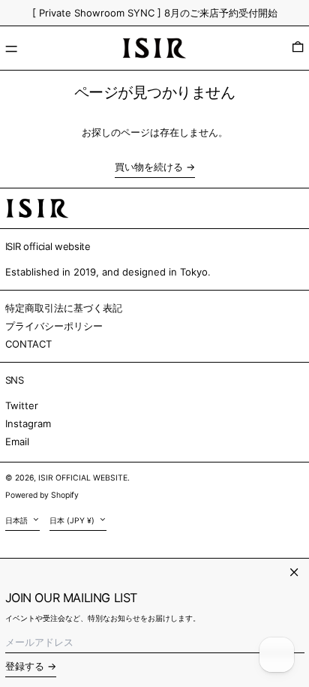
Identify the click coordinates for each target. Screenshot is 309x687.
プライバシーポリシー (54, 326)
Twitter (21, 405)
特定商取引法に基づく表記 (63, 308)
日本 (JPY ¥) (73, 521)
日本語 (17, 521)
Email (17, 441)
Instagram (28, 423)
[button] (298, 48)
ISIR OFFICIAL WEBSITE (83, 478)
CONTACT (28, 344)
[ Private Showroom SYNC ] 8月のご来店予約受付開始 (155, 13)
